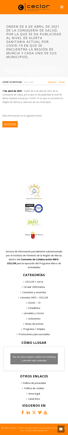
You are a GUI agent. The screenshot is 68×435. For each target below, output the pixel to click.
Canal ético (34, 398)
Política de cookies (34, 388)
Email (62, 82)
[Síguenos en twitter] (34, 413)
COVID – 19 (34, 302)
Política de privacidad (34, 383)
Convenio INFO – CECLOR (34, 297)
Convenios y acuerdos (34, 292)
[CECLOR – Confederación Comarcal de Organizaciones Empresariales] (34, 7)
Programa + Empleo (34, 329)
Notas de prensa (34, 323)
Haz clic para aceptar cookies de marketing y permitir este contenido (34, 359)
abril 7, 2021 (29, 82)
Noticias (17, 82)
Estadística (34, 307)
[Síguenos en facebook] (23, 413)
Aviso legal (34, 393)
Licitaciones (34, 318)
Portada (11, 67)
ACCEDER (10, 124)
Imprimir (52, 82)
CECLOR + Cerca (34, 281)
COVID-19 (7, 82)
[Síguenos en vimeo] (40, 413)
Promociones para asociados (34, 334)
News (21, 67)
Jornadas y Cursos (34, 313)
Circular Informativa (34, 286)
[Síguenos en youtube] (45, 413)
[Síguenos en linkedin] (28, 413)
